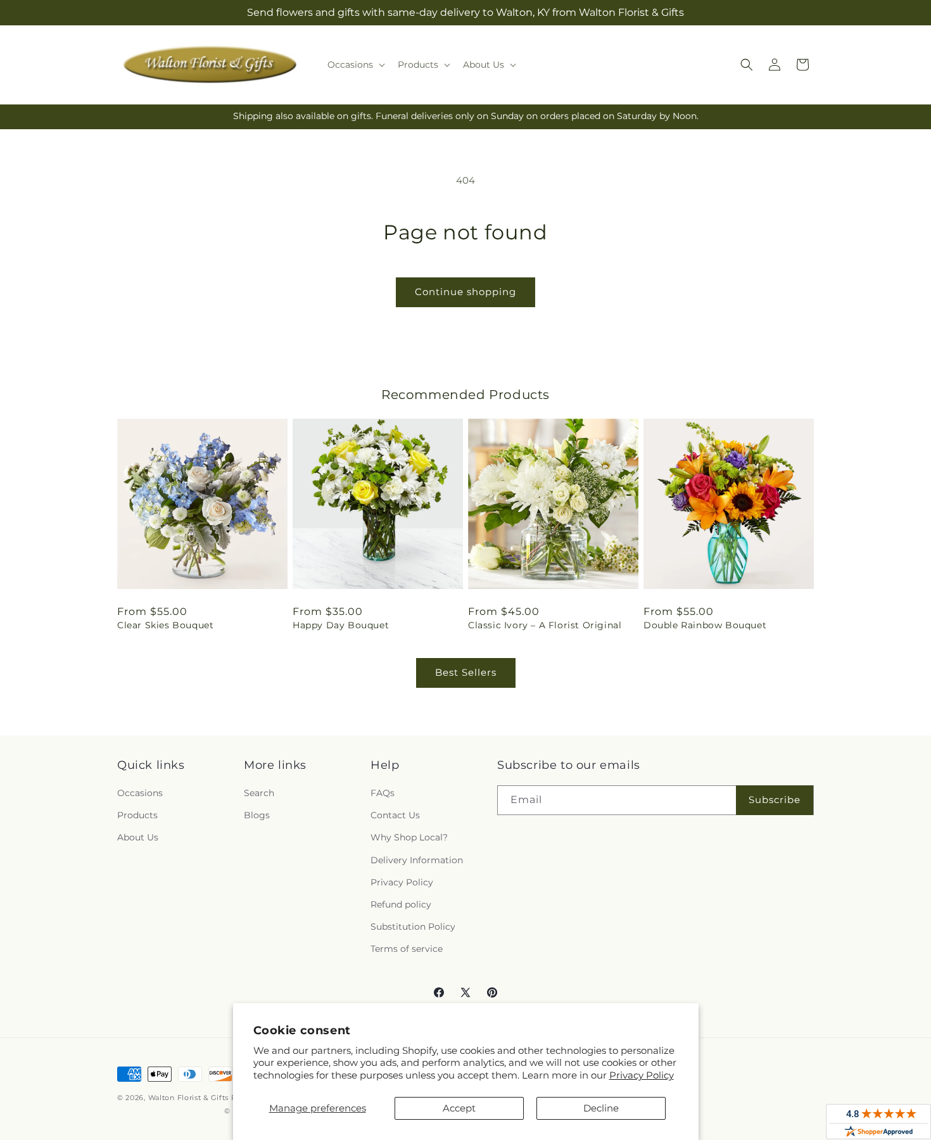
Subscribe (775, 800)
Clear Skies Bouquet (165, 625)
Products (137, 815)
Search (259, 793)
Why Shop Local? (409, 837)
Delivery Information (416, 860)
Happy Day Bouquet (341, 625)
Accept (459, 1108)
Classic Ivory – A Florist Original (544, 625)
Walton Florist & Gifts (188, 1097)
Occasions (140, 793)
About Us (137, 837)
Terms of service (406, 948)
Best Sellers (466, 672)
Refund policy (400, 904)
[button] (355, 64)
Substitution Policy (412, 926)
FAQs (382, 793)
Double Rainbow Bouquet (704, 625)
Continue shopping (465, 292)
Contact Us (395, 815)
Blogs (257, 815)
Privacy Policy (641, 1075)
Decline (601, 1108)
